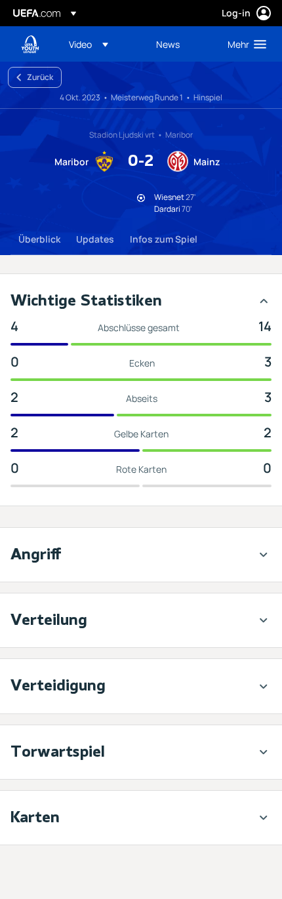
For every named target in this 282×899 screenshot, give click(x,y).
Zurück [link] (40, 77)
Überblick (39, 239)
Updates (95, 239)
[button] (88, 44)
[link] (168, 44)
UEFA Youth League (30, 44)
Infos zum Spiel (163, 239)
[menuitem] (101, 44)
